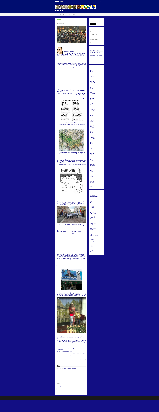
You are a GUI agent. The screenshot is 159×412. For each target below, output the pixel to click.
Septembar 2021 (92, 141)
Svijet (56, 14)
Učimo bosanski (92, 247)
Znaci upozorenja (92, 252)
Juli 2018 (91, 183)
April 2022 (91, 132)
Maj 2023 (91, 116)
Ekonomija (91, 201)
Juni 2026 (91, 71)
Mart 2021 (91, 147)
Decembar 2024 (92, 93)
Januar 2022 (91, 136)
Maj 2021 (91, 144)
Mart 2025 (91, 89)
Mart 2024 (91, 104)
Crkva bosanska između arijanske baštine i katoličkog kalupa (96, 55)
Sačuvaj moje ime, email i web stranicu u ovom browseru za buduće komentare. (68, 386)
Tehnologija (91, 245)
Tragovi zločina (92, 246)
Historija (91, 211)
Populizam (91, 233)
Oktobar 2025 (92, 81)
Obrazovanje (92, 225)
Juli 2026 (91, 70)
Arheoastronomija (92, 197)
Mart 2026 (91, 75)
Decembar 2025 (92, 78)
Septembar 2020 (92, 154)
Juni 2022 (91, 130)
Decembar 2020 (92, 150)
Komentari (73, 14)
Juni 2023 (91, 115)
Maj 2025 (91, 87)
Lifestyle (91, 222)
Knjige (91, 214)
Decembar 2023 (92, 108)
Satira (91, 240)
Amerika (91, 194)
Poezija (91, 229)
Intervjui (69, 14)
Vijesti (91, 251)
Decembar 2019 (92, 164)
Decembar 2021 (92, 137)
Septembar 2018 (92, 181)
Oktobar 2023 (92, 110)
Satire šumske (92, 241)
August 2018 (92, 182)
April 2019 (91, 172)
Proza (91, 236)
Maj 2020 (91, 158)
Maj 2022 (91, 131)
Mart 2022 (91, 133)
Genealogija (91, 208)
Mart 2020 (91, 160)
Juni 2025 (91, 86)
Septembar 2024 (92, 97)
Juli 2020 (91, 155)
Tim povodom (62, 1)
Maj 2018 (91, 186)
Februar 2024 (92, 105)
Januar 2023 (91, 121)
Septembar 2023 (92, 111)
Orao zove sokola (92, 228)
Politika (60, 14)
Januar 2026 (91, 77)
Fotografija (91, 207)
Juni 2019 (91, 170)
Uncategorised (92, 250)
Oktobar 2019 (92, 166)
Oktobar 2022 (92, 125)
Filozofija (91, 206)
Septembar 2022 (92, 126)
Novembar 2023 (92, 109)
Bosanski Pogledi (59, 23)
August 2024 (92, 98)
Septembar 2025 (92, 82)
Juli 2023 (91, 114)
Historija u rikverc (94, 34)
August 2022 (92, 127)
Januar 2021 (91, 149)
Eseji (91, 202)
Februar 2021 (92, 148)
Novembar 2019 (92, 165)
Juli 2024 (91, 99)
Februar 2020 (92, 161)
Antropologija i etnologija (93, 196)
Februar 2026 (92, 76)
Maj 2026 (91, 72)
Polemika (91, 230)
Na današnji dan (92, 223)
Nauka (91, 224)
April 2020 (91, 159)
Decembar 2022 (92, 122)
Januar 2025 (91, 92)
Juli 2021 (91, 142)
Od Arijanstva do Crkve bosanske (97, 60)
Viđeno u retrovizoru (95, 39)
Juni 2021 (91, 143)
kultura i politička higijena (93, 219)
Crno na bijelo (92, 200)
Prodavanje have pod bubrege (94, 235)
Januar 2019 (91, 176)
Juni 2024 (91, 100)
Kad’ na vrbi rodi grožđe (83, 359)
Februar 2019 (92, 175)
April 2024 (91, 103)
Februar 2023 (92, 120)
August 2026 (92, 69)
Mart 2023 (91, 119)
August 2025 (92, 83)
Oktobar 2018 (92, 180)
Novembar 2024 (92, 94)
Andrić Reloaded (92, 195)
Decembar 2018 (92, 177)
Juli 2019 (91, 169)
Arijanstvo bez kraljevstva (96, 50)
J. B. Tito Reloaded (92, 213)
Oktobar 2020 (92, 153)
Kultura (64, 14)
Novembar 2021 (92, 138)
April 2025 (91, 88)
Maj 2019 (91, 171)
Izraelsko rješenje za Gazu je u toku (96, 31)
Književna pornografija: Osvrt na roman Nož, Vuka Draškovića (96, 53)
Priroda (91, 234)
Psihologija (91, 239)
